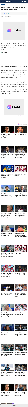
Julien (2, 16)
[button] (2, 1)
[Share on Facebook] (4, 13)
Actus (3, 4)
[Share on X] (6, 13)
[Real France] (9, 1)
